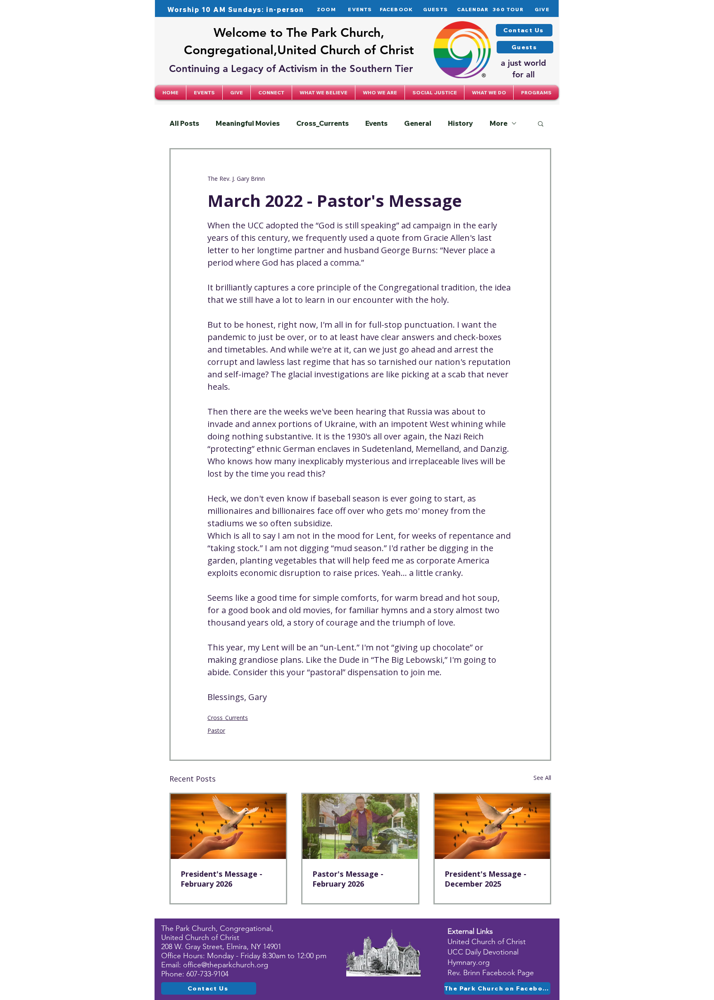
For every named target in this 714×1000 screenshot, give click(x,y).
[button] (271, 92)
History (460, 123)
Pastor (216, 730)
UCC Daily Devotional (483, 952)
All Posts (184, 123)
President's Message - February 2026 (221, 879)
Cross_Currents (322, 123)
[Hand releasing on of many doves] (228, 826)
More (498, 123)
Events (376, 123)
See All (542, 778)
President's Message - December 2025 (485, 879)
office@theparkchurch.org (225, 964)
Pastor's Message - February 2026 (347, 879)
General (417, 123)
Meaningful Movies (248, 123)
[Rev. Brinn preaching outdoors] (360, 826)
